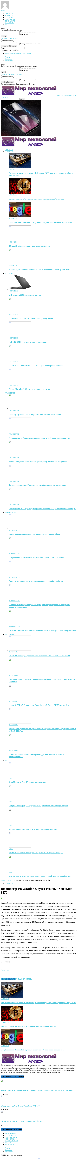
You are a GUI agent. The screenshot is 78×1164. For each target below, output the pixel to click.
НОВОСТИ (9, 15)
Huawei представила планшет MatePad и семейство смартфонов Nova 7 (40, 269)
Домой (3, 880)
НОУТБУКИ (9, 17)
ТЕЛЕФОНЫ (9, 23)
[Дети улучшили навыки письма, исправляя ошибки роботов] (20, 575)
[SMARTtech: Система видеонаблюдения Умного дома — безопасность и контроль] (6, 1086)
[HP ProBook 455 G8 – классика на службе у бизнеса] (20, 313)
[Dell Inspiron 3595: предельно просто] (20, 289)
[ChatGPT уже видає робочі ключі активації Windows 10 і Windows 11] (20, 650)
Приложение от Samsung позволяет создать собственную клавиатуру (39, 438)
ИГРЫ (7, 25)
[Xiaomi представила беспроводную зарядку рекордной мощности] (20, 456)
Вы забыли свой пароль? (9, 38)
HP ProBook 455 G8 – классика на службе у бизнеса (31, 318)
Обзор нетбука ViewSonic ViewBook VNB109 (20, 1106)
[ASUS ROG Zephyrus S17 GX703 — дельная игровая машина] (20, 360)
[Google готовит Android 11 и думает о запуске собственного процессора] (20, 217)
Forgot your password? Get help (11, 74)
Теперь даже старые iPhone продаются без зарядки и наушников (37, 485)
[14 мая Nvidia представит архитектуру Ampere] (20, 240)
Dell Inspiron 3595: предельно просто (25, 295)
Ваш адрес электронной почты (30, 44)
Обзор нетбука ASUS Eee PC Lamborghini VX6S (22, 1121)
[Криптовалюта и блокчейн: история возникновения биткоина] (20, 193)
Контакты (8, 59)
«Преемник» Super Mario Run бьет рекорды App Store (33, 829)
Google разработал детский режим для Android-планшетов (35, 414)
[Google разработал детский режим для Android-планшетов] (20, 409)
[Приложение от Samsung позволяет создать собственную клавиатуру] (20, 432)
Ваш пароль (24, 34)
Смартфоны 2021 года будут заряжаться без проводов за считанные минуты (42, 509)
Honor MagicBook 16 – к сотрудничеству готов (29, 389)
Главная (7, 57)
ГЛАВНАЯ (9, 14)
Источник (5, 970)
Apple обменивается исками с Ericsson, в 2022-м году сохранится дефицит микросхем (38, 1003)
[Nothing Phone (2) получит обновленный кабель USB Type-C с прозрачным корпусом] (20, 673)
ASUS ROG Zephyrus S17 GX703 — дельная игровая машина (36, 365)
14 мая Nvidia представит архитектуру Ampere (29, 246)
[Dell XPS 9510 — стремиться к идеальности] (20, 336)
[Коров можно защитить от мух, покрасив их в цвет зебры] (20, 528)
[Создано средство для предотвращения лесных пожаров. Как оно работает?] (20, 624)
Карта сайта (9, 61)
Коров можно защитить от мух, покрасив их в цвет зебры (34, 534)
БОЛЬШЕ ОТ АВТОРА (23, 979)
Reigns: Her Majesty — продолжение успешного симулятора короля (38, 806)
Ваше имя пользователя (28, 32)
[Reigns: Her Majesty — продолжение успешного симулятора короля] (20, 800)
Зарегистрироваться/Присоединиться (18, 53)
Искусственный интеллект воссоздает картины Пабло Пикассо (36, 558)
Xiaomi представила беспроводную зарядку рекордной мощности (38, 461)
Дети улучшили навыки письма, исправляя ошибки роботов (36, 581)
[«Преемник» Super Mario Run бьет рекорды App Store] (20, 823)
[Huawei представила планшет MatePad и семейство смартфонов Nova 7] (20, 264)
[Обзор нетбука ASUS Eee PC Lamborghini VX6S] (6, 1117)
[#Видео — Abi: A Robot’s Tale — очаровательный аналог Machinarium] (20, 870)
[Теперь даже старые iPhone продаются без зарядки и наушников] (20, 479)
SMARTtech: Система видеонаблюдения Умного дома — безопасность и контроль (37, 1090)
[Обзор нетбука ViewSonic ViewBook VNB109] (6, 1102)
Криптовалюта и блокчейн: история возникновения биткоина (36, 199)
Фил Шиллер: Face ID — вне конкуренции (28, 782)
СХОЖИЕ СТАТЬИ (8, 979)
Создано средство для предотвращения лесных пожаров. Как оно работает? (42, 630)
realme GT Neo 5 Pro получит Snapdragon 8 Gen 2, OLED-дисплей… (39, 705)
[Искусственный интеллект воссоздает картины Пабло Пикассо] (20, 552)
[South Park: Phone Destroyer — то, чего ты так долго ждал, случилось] (20, 847)
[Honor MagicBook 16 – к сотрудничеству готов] (20, 383)
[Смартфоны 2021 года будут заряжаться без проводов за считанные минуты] (20, 503)
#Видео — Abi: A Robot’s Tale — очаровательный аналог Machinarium (40, 876)
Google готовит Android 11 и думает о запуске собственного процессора (40, 222)
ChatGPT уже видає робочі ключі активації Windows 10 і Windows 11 (39, 656)
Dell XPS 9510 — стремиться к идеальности (28, 342)
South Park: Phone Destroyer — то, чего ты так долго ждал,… (36, 853)
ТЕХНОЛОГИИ (10, 21)
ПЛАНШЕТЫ (10, 19)
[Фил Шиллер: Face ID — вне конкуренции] (20, 776)
